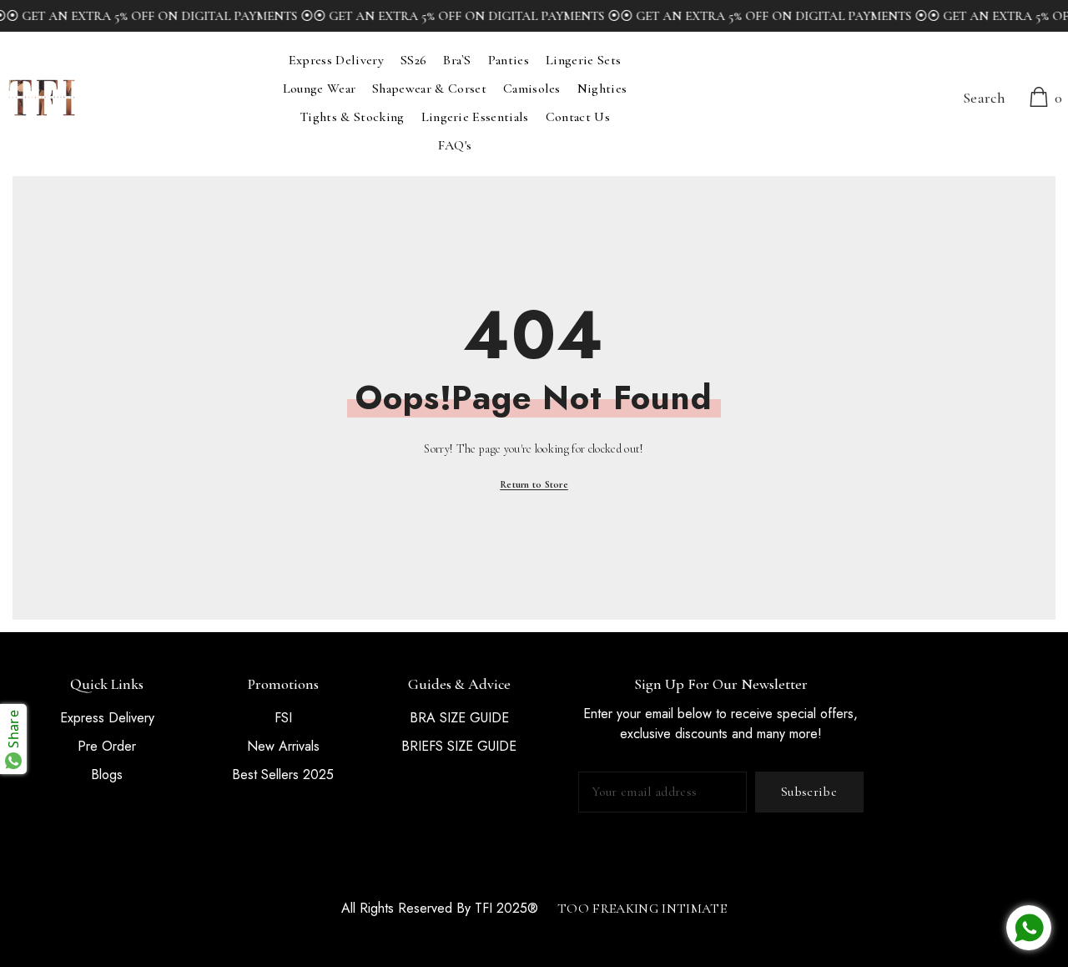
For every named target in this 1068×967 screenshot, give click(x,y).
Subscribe (809, 791)
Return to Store (534, 484)
